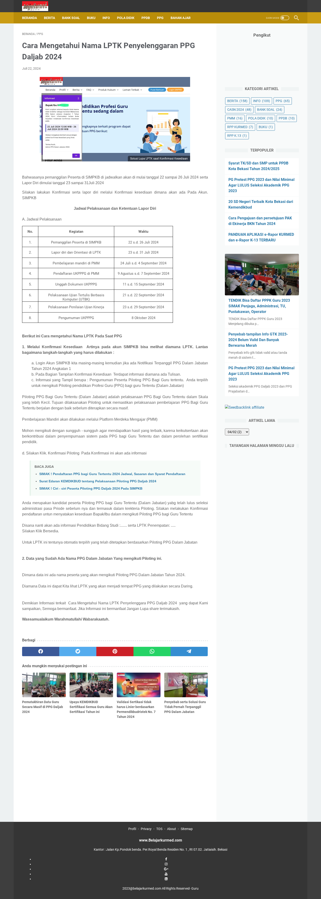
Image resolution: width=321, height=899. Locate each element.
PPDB (145, 18)
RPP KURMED (240, 127)
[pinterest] (114, 651)
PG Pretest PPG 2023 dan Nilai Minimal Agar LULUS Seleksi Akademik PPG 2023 (261, 185)
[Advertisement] (115, 758)
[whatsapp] (152, 651)
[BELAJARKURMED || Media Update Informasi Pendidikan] (38, 6)
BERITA (49, 18)
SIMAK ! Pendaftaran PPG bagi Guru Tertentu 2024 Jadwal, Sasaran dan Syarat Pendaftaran (112, 474)
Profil (132, 829)
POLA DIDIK (125, 18)
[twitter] (77, 651)
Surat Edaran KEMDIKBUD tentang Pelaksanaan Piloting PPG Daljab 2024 (97, 481)
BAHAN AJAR (181, 18)
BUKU (91, 18)
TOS (159, 829)
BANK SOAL (71, 18)
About (171, 829)
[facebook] (40, 651)
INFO (106, 18)
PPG (160, 18)
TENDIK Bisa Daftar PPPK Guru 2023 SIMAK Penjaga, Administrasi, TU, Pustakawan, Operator (259, 306)
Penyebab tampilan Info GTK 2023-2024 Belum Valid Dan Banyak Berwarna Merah (258, 340)
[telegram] (189, 651)
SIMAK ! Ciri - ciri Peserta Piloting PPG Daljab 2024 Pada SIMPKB (90, 488)
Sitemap (187, 829)
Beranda (29, 18)
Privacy (146, 829)
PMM (235, 118)
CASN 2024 (239, 109)
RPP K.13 (237, 135)
